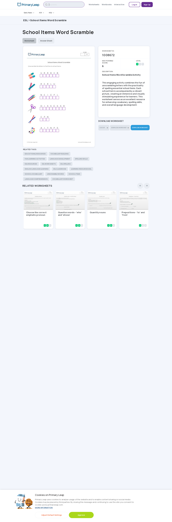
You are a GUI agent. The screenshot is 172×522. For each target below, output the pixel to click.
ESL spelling (65, 164)
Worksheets (94, 4)
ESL (25, 20)
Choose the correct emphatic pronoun (36, 213)
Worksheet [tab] (29, 41)
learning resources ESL (81, 169)
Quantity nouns (98, 212)
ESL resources (31, 164)
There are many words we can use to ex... (99, 221)
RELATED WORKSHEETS (37, 185)
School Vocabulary (33, 174)
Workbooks (107, 4)
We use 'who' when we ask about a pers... (68, 221)
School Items (74, 174)
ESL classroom (59, 169)
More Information (44, 507)
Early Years (28, 13)
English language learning (37, 169)
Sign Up (147, 4)
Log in (134, 4)
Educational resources (35, 154)
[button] (140, 185)
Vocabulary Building (59, 154)
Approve (81, 515)
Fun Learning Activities (35, 159)
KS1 (40, 13)
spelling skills (81, 159)
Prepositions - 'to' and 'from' (133, 213)
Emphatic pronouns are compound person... (35, 221)
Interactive (119, 4)
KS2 (50, 13)
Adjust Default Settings (51, 515)
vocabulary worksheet (62, 179)
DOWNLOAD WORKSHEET (140, 127)
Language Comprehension (36, 179)
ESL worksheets (49, 164)
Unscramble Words (55, 174)
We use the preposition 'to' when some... (131, 221)
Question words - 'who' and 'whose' (70, 213)
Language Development (60, 159)
